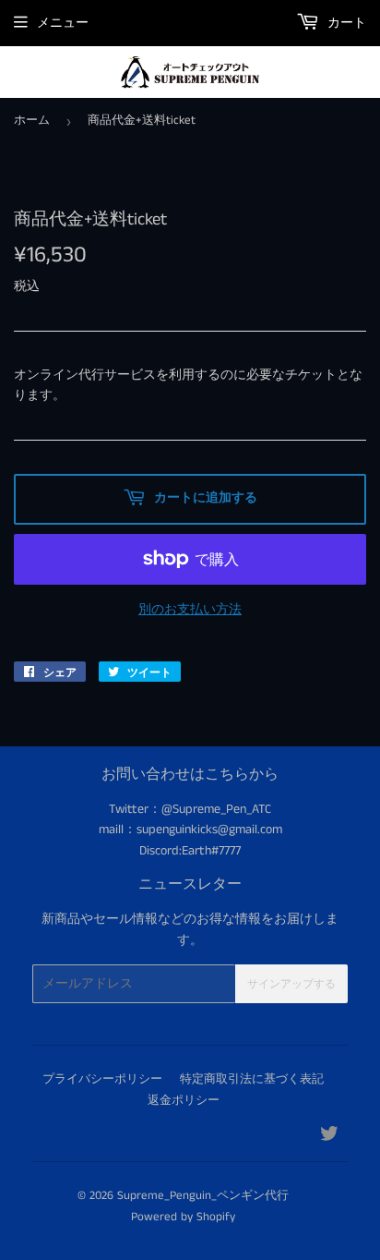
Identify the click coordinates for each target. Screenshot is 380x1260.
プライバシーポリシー (102, 1079)
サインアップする (291, 984)
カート (345, 23)
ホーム (32, 120)
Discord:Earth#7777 (190, 851)
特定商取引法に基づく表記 (252, 1079)
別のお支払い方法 (190, 609)
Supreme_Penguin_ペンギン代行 (203, 1196)
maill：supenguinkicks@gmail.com (190, 829)
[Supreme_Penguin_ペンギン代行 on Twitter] (329, 1137)
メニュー (63, 23)
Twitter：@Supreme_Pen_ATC (190, 809)
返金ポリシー (184, 1100)
